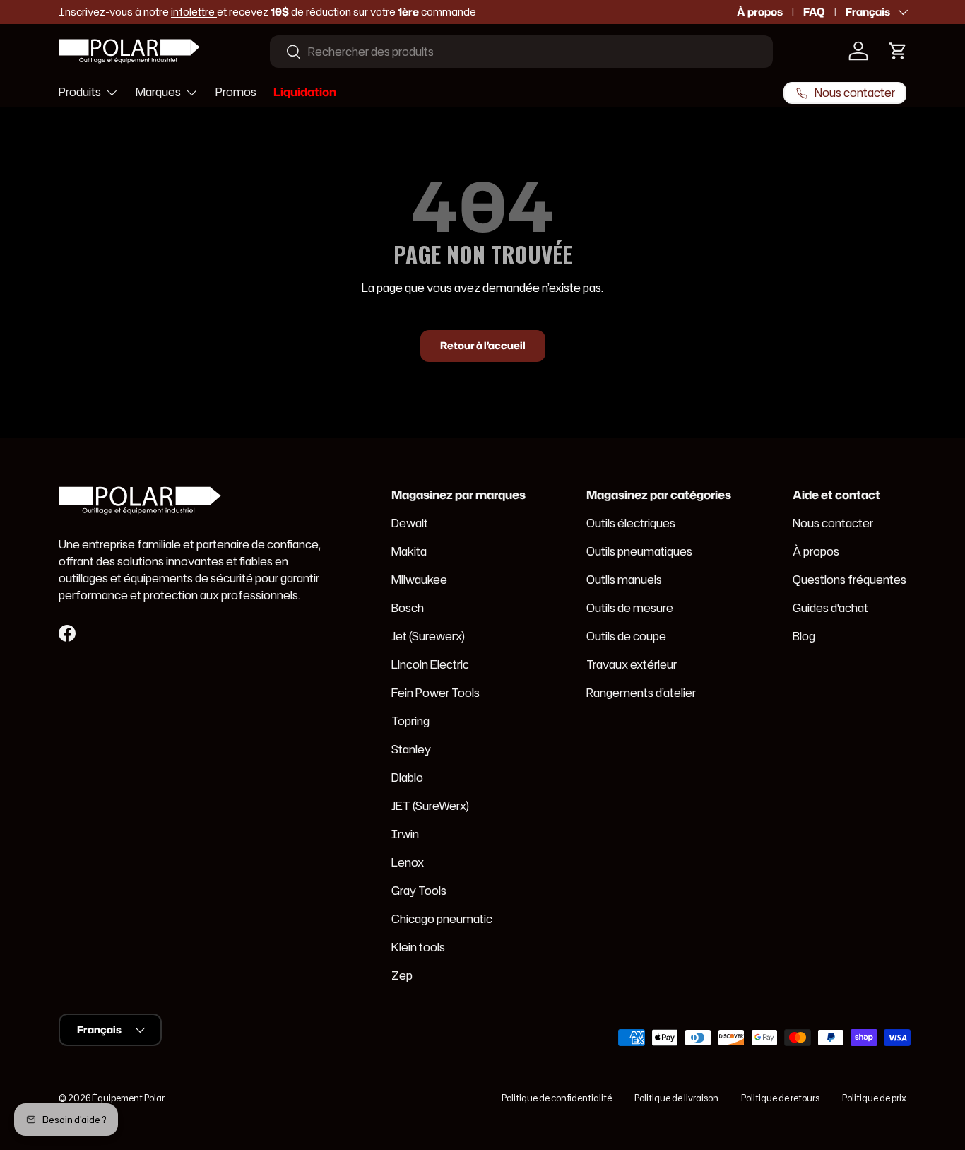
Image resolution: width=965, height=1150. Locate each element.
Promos (235, 92)
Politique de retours (780, 1098)
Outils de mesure (629, 608)
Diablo (407, 777)
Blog (804, 636)
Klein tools (418, 947)
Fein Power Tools (435, 692)
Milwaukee (419, 579)
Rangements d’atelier (641, 692)
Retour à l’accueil (483, 346)
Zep (402, 975)
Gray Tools (418, 890)
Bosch (407, 608)
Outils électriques (630, 523)
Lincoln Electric (430, 664)
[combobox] (521, 51)
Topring (410, 721)
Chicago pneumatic (441, 919)
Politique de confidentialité (557, 1098)
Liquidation (304, 92)
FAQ (814, 11)
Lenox (407, 862)
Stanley (411, 749)
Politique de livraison (676, 1098)
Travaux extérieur (631, 664)
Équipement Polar (128, 1098)
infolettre (194, 11)
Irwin (405, 834)
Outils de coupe (626, 636)
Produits (80, 92)
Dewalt (409, 523)
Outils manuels (624, 579)
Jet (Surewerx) (428, 636)
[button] (897, 50)
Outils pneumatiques (639, 551)
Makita (409, 551)
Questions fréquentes (849, 579)
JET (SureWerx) (430, 806)
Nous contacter (833, 523)
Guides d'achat (830, 608)
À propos (760, 11)
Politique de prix (874, 1098)
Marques (158, 92)
